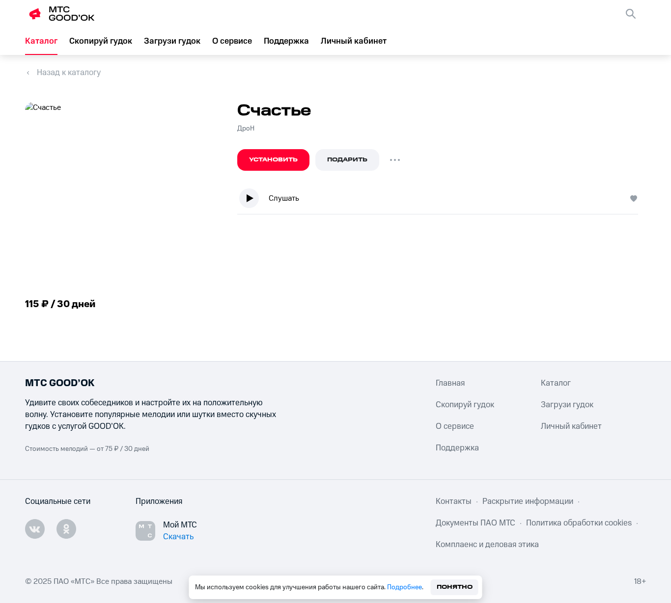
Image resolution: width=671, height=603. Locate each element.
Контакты (454, 501)
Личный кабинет (354, 41)
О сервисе (232, 41)
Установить (273, 160)
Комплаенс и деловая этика (487, 545)
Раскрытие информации (527, 501)
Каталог (41, 41)
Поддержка (286, 41)
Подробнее (404, 587)
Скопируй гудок (100, 41)
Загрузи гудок (172, 41)
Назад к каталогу (69, 73)
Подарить (347, 160)
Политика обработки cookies (579, 523)
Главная (450, 383)
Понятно (455, 587)
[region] (441, 200)
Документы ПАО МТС (475, 523)
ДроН (245, 128)
